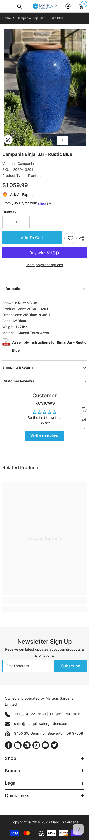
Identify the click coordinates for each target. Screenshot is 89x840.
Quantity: (9, 212)
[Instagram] (18, 745)
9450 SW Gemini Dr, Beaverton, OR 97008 (48, 733)
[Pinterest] (27, 745)
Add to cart (32, 237)
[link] (44, 600)
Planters (35, 175)
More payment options (44, 265)
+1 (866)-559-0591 (30, 714)
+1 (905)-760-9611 (65, 714)
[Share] (82, 238)
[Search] (19, 6)
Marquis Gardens (64, 822)
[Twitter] (54, 745)
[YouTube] (45, 745)
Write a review (44, 435)
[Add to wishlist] (70, 238)
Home (6, 18)
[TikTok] (36, 745)
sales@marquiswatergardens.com (41, 723)
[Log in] (68, 6)
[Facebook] (8, 745)
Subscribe (70, 665)
